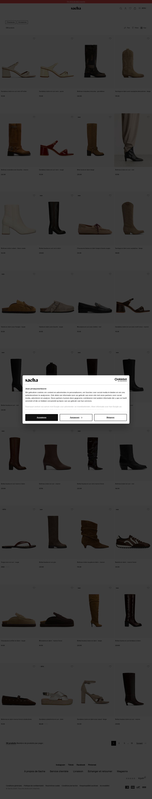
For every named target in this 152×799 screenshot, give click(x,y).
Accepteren (41, 417)
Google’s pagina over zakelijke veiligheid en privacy (81, 409)
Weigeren (110, 417)
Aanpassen (74, 417)
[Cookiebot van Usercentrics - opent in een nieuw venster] (116, 380)
